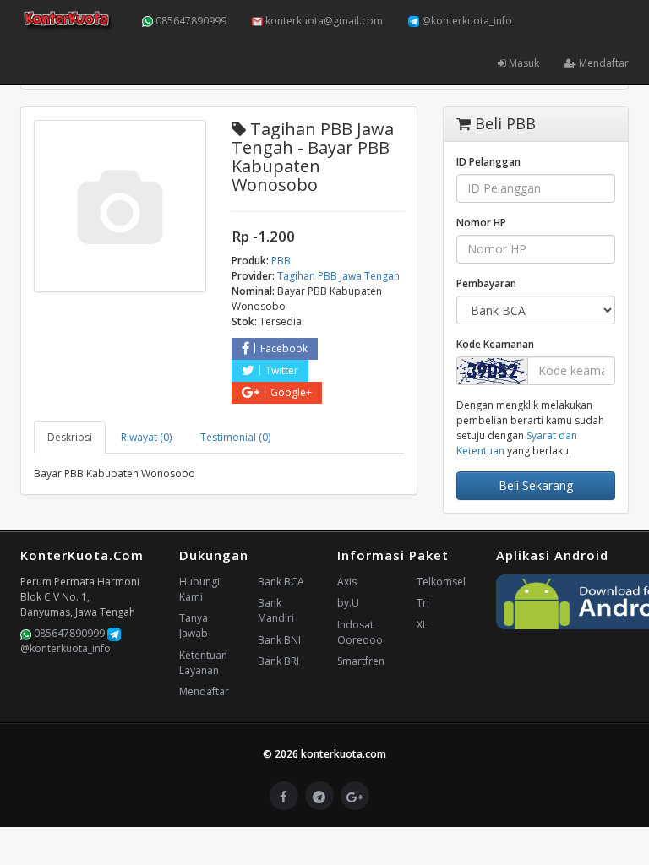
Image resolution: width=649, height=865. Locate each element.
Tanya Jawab (193, 625)
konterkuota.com (343, 754)
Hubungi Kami (199, 589)
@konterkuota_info (465, 21)
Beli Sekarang (536, 485)
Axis (347, 581)
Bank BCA (281, 581)
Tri (423, 603)
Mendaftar (602, 63)
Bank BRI (278, 661)
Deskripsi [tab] (69, 437)
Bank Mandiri (276, 610)
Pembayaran (486, 283)
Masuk (522, 63)
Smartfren (360, 661)
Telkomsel (441, 581)
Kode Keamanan (495, 344)
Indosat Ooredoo (360, 632)
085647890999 (189, 21)
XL (422, 624)
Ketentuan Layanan (203, 662)
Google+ (291, 392)
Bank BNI (279, 640)
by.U (348, 603)
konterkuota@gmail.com (323, 21)
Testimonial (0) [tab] (235, 437)
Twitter (281, 370)
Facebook (284, 348)
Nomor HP (481, 222)
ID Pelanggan (488, 162)
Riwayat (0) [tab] (146, 437)
